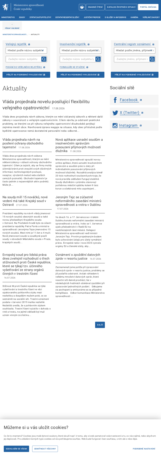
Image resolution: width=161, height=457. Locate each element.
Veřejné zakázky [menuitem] (151, 17)
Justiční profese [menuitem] (92, 17)
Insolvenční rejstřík (73, 44)
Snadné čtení (95, 7)
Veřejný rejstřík (16, 44)
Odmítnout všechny (45, 449)
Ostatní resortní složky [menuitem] (67, 17)
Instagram (129, 125)
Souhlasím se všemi (16, 449)
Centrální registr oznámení (132, 44)
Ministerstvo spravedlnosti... (15, 34)
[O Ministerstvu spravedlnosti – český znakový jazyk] (82, 7)
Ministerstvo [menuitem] (8, 17)
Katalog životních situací (121, 7)
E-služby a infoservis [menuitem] (115, 17)
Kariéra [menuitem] (134, 17)
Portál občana (148, 7)
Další (100, 325)
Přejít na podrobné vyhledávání (24, 75)
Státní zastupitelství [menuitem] (40, 17)
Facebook (129, 100)
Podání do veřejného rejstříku (24, 67)
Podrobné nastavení (144, 449)
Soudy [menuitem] (22, 17)
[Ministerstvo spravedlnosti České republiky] (23, 7)
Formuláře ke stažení (72, 67)
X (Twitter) (130, 112)
